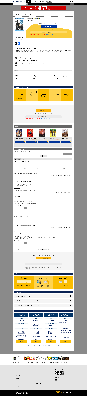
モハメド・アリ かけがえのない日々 (43, 138)
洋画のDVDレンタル (27, 11)
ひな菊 (27, 198)
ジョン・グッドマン (29, 64)
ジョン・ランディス (22, 62)
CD (33, 1)
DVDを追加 (16, 141)
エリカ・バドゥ (25, 65)
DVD (28, 1)
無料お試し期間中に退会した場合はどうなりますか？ (28, 296)
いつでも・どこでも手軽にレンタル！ (18, 356)
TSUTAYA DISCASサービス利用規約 (24, 362)
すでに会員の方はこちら (53, 29)
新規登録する (21, 341)
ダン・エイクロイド (29, 63)
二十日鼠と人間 (51, 138)
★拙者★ (28, 233)
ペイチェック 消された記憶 (19, 138)
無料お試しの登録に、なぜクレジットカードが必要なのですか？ (31, 301)
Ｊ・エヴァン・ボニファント (32, 65)
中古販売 (18, 386)
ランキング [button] (44, 3)
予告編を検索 (21, 37)
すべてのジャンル (22, 11)
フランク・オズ (54, 64)
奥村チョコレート (29, 181)
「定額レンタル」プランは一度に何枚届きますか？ (28, 305)
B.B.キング (65, 64)
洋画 (29, 20)
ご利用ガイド (63, 3)
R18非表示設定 (19, 387)
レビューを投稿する (67, 154)
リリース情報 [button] (37, 3)
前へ (38, 249)
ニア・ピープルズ (34, 64)
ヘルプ (67, 3)
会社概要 (14, 362)
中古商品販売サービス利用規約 (34, 362)
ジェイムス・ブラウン (60, 64)
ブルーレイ (20, 70)
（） (23, 41)
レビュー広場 (38, 379)
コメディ (32, 20)
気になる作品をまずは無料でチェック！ (63, 356)
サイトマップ (67, 362)
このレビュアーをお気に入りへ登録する (56, 175)
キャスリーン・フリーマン (47, 64)
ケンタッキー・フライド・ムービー (31, 138)
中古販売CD (43, 1)
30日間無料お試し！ (49, 26)
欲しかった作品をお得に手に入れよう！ (29, 356)
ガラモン (28, 216)
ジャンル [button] (30, 3)
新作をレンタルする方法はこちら (51, 34)
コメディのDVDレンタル (34, 11)
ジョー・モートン (40, 64)
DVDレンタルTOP (16, 11)
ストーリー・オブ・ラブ (64, 138)
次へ (48, 249)
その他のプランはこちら (44, 29)
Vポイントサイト (39, 383)
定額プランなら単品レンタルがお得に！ (52, 356)
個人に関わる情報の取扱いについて (43, 362)
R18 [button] (71, 3)
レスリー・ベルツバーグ (35, 63)
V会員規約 (17, 362)
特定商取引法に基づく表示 (52, 362)
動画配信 (50, 1)
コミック (38, 1)
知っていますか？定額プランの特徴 (40, 356)
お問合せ (37, 374)
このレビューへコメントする (67, 175)
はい (25, 173)
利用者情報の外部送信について (60, 362)
